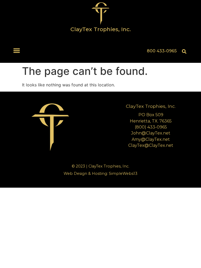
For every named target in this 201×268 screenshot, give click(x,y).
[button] (17, 50)
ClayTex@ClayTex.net (150, 145)
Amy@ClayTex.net (151, 139)
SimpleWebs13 (123, 173)
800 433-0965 (162, 50)
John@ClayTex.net (150, 133)
